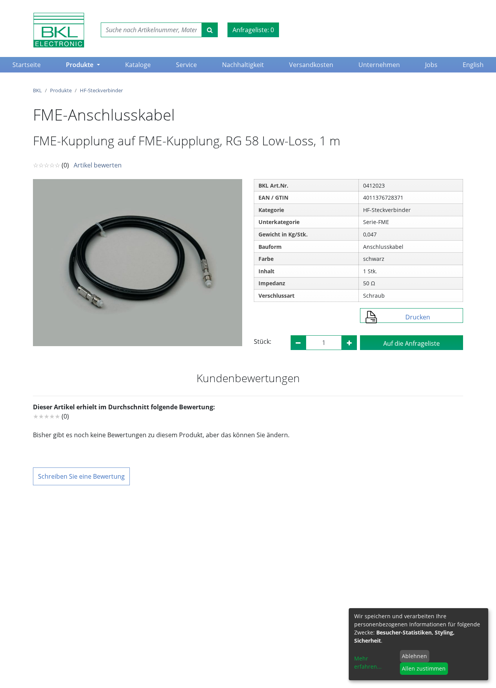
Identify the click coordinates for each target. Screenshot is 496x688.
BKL (37, 90)
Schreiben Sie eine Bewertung (81, 476)
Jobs (431, 64)
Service (186, 64)
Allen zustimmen (424, 668)
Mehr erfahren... (368, 662)
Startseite (28, 64)
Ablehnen (414, 656)
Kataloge (138, 64)
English (473, 64)
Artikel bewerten (98, 165)
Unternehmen (379, 64)
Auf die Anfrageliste (411, 343)
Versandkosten (311, 64)
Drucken (417, 317)
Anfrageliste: (253, 30)
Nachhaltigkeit (243, 64)
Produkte (80, 64)
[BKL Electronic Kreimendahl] (58, 30)
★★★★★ (46, 416)
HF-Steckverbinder (101, 90)
